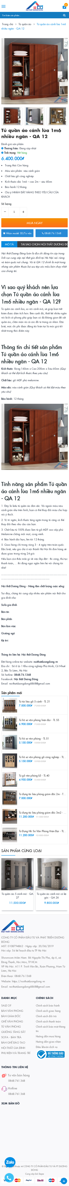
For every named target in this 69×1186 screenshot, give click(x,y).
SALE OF (6, 1005)
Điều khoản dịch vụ (47, 1047)
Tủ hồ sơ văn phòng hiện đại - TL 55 (39, 720)
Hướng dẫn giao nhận (48, 1041)
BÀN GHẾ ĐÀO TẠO (13, 1042)
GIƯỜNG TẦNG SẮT (13, 1032)
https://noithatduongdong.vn (28, 981)
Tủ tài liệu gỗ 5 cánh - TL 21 (34, 701)
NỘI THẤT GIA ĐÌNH (13, 1048)
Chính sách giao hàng (48, 1011)
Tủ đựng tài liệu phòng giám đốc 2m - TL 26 (43, 794)
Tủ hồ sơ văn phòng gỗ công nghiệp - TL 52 (43, 757)
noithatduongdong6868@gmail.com (29, 986)
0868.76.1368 (52, 233)
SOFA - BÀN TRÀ (11, 1037)
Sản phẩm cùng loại (21, 850)
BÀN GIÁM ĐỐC (11, 1016)
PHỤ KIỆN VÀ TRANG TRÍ (15, 1053)
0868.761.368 (16, 1080)
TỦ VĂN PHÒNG (11, 1026)
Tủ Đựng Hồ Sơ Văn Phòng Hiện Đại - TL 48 (43, 831)
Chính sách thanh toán (48, 1021)
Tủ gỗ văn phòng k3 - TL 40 (34, 775)
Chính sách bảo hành (48, 1005)
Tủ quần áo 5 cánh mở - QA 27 (17, 895)
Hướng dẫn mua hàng (48, 1036)
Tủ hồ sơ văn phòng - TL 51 (34, 738)
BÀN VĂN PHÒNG (12, 1011)
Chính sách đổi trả (46, 1016)
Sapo (41, 1173)
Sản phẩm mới (11, 692)
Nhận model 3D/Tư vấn (18, 233)
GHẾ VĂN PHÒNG (12, 1021)
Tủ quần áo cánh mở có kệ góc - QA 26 (51, 895)
